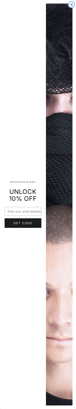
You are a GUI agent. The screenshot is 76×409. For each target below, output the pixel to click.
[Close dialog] (71, 4)
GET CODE (23, 223)
